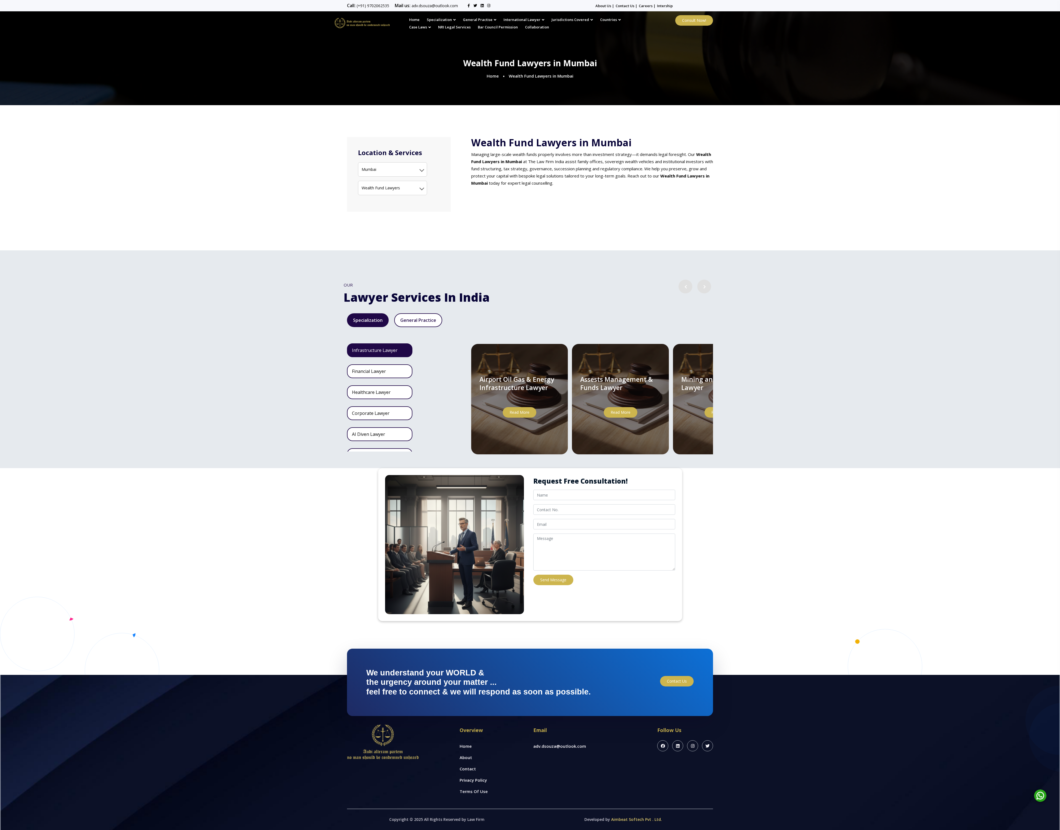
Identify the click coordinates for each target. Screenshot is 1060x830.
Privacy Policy (473, 780)
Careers (646, 5)
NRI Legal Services (454, 27)
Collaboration (537, 27)
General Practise (477, 19)
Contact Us (625, 5)
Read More (519, 412)
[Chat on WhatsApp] (1040, 795)
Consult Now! (694, 20)
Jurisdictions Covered (570, 19)
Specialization (439, 19)
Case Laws (418, 27)
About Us (603, 5)
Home (414, 19)
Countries (608, 19)
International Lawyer (522, 19)
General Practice (418, 320)
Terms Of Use (474, 791)
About (466, 757)
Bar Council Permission (498, 27)
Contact (468, 768)
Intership (665, 5)
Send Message (553, 579)
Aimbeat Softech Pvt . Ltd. (636, 819)
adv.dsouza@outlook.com (435, 5)
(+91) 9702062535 (373, 5)
